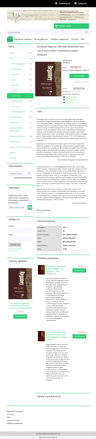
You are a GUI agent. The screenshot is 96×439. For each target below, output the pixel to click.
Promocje (12, 158)
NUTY (11, 58)
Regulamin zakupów (15, 411)
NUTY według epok (18, 64)
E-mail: (11, 226)
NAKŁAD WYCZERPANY (17, 136)
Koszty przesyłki (13, 420)
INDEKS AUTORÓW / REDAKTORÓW (16, 129)
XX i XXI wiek (16, 96)
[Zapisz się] (30, 207)
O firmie (10, 414)
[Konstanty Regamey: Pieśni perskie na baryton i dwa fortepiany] (41, 270)
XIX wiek (14, 90)
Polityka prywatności (15, 423)
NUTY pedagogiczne (18, 112)
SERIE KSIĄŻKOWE (15, 117)
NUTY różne (16, 106)
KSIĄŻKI (12, 53)
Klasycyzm (15, 85)
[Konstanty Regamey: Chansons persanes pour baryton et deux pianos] (41, 336)
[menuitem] (23, 39)
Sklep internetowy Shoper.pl (48, 437)
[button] (70, 97)
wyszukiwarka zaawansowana (23, 177)
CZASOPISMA (14, 122)
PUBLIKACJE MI (14, 142)
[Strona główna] (48, 15)
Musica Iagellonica (76, 91)
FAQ (8, 417)
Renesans (15, 74)
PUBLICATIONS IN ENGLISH (19, 147)
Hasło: (10, 235)
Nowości (12, 153)
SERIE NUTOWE (17, 101)
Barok (14, 80)
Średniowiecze (17, 69)
